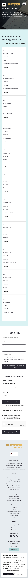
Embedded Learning (14, 489)
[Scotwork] (14, 445)
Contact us (13, 549)
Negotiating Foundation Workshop (14, 481)
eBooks (14, 509)
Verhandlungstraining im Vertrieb (14, 463)
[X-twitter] (17, 536)
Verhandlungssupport (14, 496)
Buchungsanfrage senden (11, 431)
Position (5, 392)
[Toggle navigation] (24, 4)
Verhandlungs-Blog (14, 513)
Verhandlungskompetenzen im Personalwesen (14, 469)
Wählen (6, 67)
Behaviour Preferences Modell (14, 500)
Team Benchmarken (14, 498)
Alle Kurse (14, 476)
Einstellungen (20, 574)
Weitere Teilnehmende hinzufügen (11, 401)
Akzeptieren (8, 574)
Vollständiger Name (8, 383)
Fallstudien (14, 529)
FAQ (14, 517)
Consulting (14, 494)
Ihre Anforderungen (14, 460)
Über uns (14, 521)
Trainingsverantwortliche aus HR (14, 467)
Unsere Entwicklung (14, 524)
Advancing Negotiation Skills (14, 478)
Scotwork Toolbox (14, 515)
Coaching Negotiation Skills (14, 485)
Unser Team (14, 526)
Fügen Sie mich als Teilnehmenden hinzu (14, 366)
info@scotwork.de (14, 546)
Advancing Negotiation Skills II (14, 479)
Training (14, 473)
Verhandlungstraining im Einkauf (14, 465)
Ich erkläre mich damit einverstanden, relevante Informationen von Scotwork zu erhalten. (14, 359)
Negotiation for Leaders (14, 487)
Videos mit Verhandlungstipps (14, 511)
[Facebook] (14, 536)
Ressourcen (14, 504)
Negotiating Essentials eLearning (14, 483)
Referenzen (14, 528)
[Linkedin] (11, 536)
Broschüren (14, 507)
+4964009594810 (14, 543)
